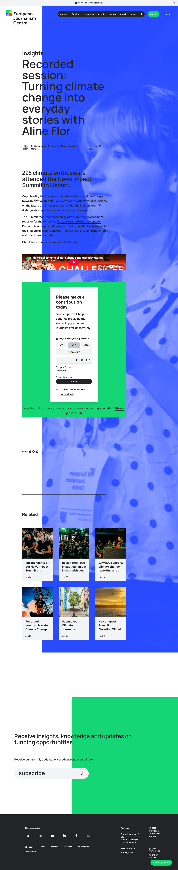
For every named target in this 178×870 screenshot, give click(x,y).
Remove (61, 370)
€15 (74, 345)
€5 (61, 345)
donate (153, 14)
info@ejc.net (127, 852)
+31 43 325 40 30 (128, 848)
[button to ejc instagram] (40, 836)
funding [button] (75, 14)
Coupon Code (63, 367)
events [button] (101, 14)
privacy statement (154, 849)
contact (54, 846)
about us (29, 847)
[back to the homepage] (9, 13)
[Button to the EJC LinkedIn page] (64, 836)
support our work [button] (118, 14)
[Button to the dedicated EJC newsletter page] (89, 836)
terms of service (153, 856)
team (42, 846)
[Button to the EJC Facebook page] (76, 836)
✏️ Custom (74, 351)
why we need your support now (74, 338)
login (167, 14)
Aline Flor (73, 217)
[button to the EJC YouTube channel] (52, 836)
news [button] (64, 14)
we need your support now (90, 3)
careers (68, 846)
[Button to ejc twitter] (28, 836)
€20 (86, 345)
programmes (31, 851)
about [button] (133, 14)
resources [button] (89, 14)
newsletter (83, 846)
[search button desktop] (142, 14)
